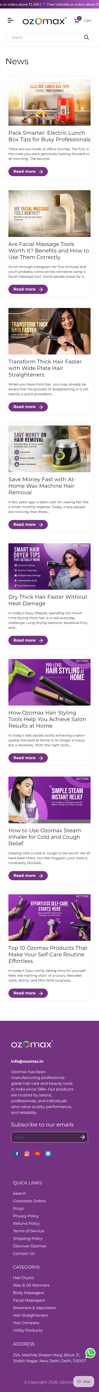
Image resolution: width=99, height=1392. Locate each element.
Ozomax (67, 1382)
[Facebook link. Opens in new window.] (16, 1153)
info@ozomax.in (27, 1061)
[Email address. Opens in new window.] (48, 1153)
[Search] (86, 37)
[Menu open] (11, 21)
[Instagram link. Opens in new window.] (27, 1153)
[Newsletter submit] (82, 1137)
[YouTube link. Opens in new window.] (37, 1153)
